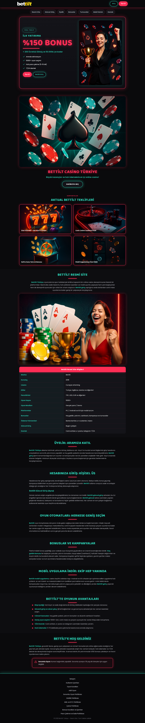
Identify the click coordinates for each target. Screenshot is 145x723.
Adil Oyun (72, 690)
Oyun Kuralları (72, 687)
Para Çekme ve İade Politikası (72, 713)
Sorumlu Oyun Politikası (72, 694)
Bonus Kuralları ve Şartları (72, 710)
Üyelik (61, 12)
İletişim (72, 679)
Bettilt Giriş (39, 74)
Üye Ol (123, 3)
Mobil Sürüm (98, 12)
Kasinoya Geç (72, 184)
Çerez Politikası (72, 706)
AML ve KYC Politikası (72, 702)
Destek (110, 12)
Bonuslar (71, 12)
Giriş (114, 3)
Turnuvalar (84, 12)
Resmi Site (36, 12)
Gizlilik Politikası (72, 698)
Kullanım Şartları (72, 683)
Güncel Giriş (49, 12)
